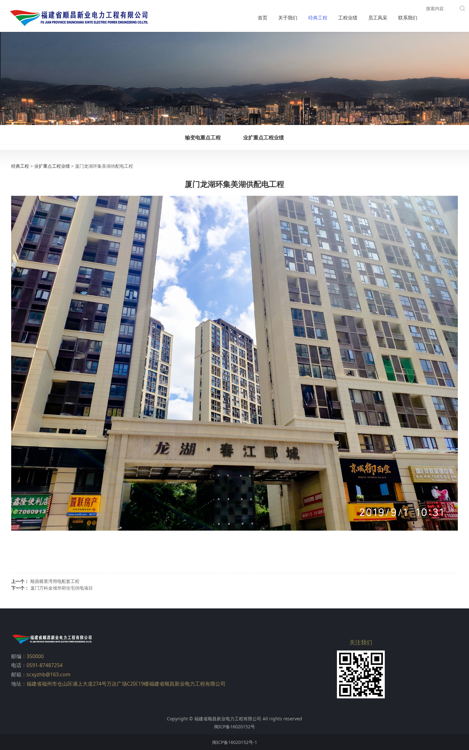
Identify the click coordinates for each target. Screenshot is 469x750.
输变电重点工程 (203, 137)
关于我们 (287, 17)
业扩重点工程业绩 (263, 137)
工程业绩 (347, 17)
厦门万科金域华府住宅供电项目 (61, 588)
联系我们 (407, 17)
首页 (262, 17)
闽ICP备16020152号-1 (234, 742)
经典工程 (317, 17)
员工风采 (377, 17)
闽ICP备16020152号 (234, 727)
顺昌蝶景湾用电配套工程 (54, 581)
